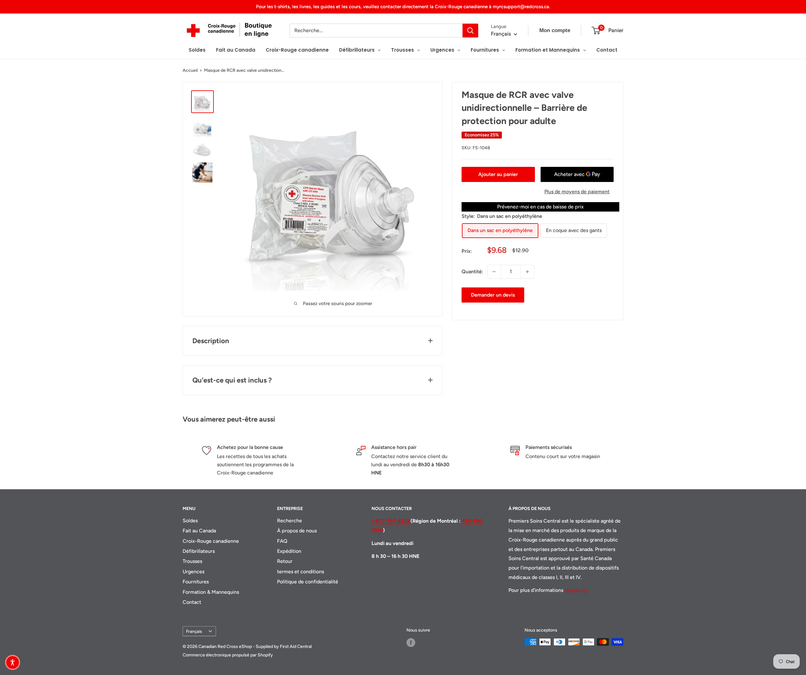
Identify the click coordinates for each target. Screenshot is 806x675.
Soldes (190, 521)
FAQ (282, 541)
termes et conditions (300, 572)
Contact (192, 602)
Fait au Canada (199, 531)
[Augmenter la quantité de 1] (527, 271)
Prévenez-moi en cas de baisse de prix (540, 207)
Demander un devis (493, 295)
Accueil (190, 70)
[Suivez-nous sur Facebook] (410, 642)
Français (194, 631)
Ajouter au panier (498, 174)
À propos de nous (297, 531)
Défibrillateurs (199, 551)
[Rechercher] (470, 30)
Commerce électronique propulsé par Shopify (228, 655)
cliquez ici (576, 590)
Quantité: (472, 272)
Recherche (289, 521)
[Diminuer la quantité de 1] (494, 271)
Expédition (289, 551)
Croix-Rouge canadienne (211, 541)
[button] (12, 662)
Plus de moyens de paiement (577, 192)
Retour (284, 561)
